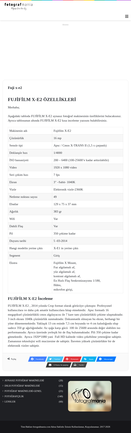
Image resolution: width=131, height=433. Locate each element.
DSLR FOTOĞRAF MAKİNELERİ (22, 386)
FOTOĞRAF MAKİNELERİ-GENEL (23, 391)
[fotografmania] (19, 6)
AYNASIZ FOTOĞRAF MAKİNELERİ (24, 380)
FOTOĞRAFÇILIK (14, 396)
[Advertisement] (65, 51)
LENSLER (10, 401)
